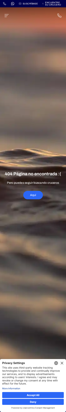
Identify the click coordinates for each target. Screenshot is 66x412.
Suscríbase (30, 3)
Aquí (33, 195)
